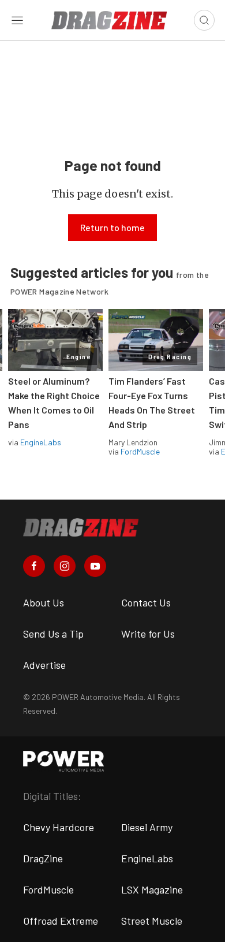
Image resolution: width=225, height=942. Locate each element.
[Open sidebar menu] (17, 20)
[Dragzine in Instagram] (65, 566)
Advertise (44, 664)
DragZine (43, 858)
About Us (43, 602)
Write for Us (148, 633)
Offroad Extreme (60, 920)
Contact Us (146, 602)
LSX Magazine (152, 889)
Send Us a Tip (53, 633)
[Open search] (204, 20)
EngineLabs (40, 442)
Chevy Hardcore (58, 827)
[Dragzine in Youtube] (95, 566)
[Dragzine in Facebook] (34, 566)
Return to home (112, 227)
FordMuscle (140, 451)
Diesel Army (146, 827)
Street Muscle (151, 920)
